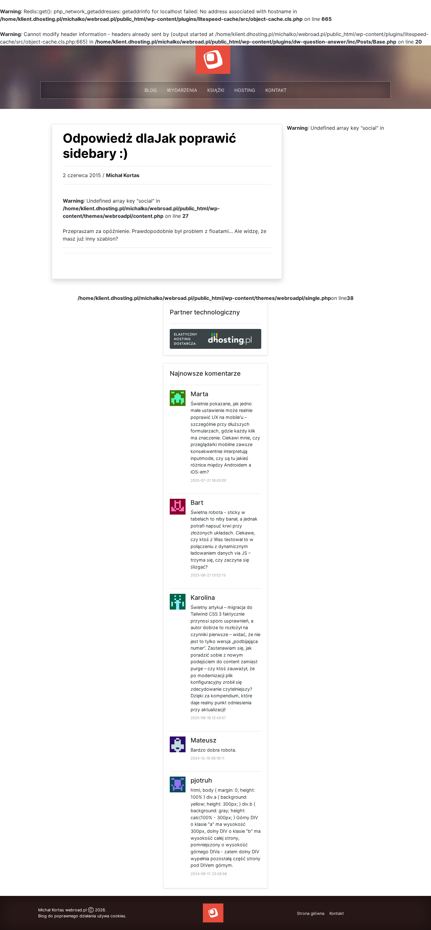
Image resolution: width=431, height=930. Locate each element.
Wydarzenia (182, 90)
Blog (151, 90)
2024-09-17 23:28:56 (209, 874)
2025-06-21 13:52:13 (208, 575)
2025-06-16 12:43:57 (208, 718)
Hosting (244, 90)
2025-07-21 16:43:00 (208, 480)
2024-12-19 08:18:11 (207, 758)
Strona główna (310, 913)
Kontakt (275, 90)
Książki (215, 90)
